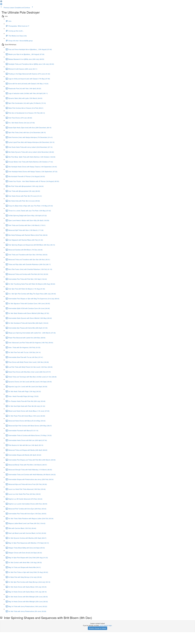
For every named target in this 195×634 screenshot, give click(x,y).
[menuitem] (1, 5)
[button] (1, 2)
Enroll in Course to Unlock (97, 628)
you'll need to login (106, 625)
